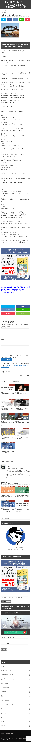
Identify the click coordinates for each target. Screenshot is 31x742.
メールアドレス (5, 643)
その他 (3, 725)
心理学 (3, 696)
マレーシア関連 (5, 687)
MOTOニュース (5, 666)
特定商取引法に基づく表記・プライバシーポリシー (13, 733)
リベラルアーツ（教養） (7, 704)
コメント (3, 327)
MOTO (8, 466)
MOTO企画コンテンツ (7, 674)
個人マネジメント (6, 683)
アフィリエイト (5, 717)
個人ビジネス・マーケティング (9, 679)
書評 (2, 708)
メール (3, 344)
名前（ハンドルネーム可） (8, 637)
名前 (2, 339)
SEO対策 (3, 721)
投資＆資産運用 (5, 700)
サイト (2, 350)
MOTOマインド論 (6, 670)
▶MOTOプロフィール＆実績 (15, 547)
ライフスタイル (5, 713)
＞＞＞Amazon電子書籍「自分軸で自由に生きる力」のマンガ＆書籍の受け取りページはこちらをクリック (15, 289)
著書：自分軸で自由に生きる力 (16, 549)
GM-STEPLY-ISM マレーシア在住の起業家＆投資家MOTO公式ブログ (15, 4)
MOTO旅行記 (4, 691)
